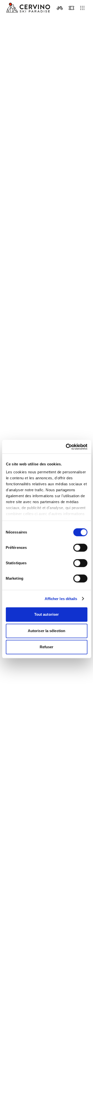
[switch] (80, 548)
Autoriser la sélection (46, 631)
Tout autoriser (46, 614)
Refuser (47, 647)
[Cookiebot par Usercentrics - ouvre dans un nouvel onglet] (66, 447)
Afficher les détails (61, 599)
